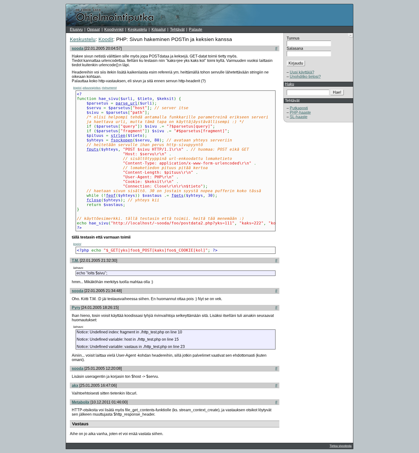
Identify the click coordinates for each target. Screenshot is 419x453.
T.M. (75, 260)
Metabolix (80, 402)
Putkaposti (299, 108)
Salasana (295, 48)
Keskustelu (137, 29)
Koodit (105, 39)
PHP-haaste (300, 112)
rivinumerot (109, 88)
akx (75, 385)
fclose (94, 200)
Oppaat (93, 29)
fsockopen (122, 140)
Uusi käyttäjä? (302, 72)
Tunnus (293, 38)
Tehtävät (177, 29)
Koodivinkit (113, 29)
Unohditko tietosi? (305, 76)
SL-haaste (298, 117)
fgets (177, 195)
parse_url (126, 103)
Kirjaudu (296, 63)
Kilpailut (159, 29)
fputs (93, 149)
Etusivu (76, 29)
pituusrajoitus (91, 88)
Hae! (337, 92)
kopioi (77, 88)
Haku (289, 84)
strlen (118, 135)
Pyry (76, 307)
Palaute (195, 29)
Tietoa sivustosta (341, 446)
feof (111, 195)
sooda (77, 48)
